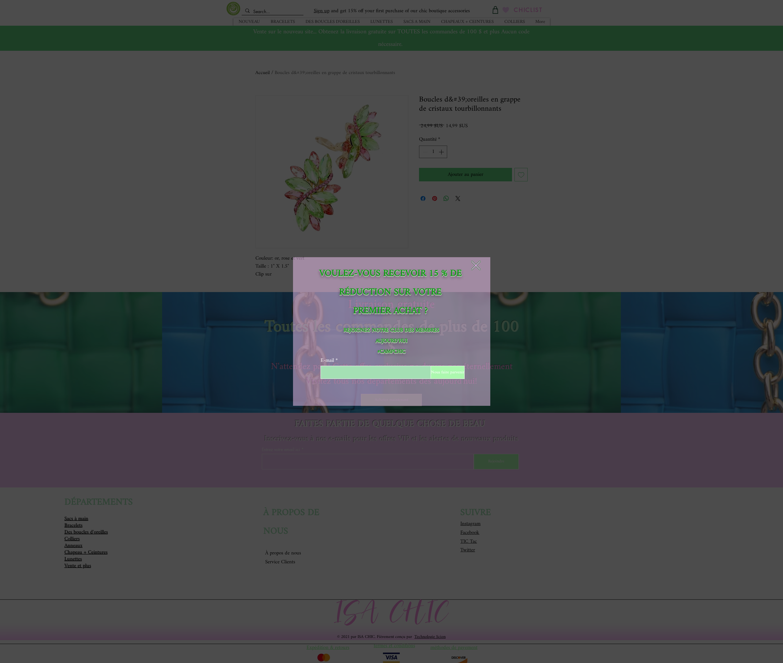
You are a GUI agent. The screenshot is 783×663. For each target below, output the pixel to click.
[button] (476, 265)
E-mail (327, 360)
